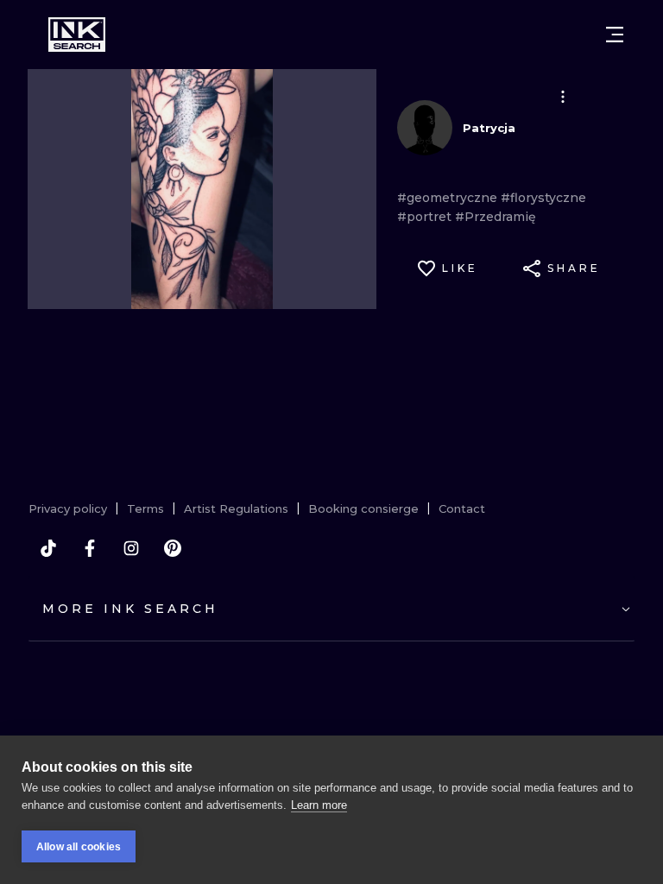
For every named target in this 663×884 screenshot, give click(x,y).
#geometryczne (449, 197)
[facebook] (89, 548)
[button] (563, 96)
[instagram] (131, 548)
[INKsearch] (76, 34)
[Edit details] (563, 96)
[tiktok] (48, 548)
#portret (426, 216)
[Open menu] (614, 34)
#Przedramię (495, 216)
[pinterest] (172, 548)
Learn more (319, 805)
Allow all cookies (78, 847)
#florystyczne (543, 197)
